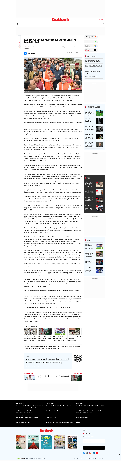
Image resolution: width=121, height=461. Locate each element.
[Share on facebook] (19, 37)
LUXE (48, 24)
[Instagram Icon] (90, 453)
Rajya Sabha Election (62, 359)
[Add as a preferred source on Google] (19, 47)
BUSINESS (22, 24)
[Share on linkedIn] (19, 42)
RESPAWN (43, 24)
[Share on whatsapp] (19, 45)
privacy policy (97, 443)
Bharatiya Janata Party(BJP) (53, 362)
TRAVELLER (34, 24)
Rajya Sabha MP (42, 359)
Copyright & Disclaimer (91, 458)
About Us (76, 458)
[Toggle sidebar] (18, 24)
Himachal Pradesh (30, 359)
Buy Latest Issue (89, 436)
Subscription (88, 433)
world (57, 348)
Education (42, 348)
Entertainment (33, 348)
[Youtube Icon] (97, 453)
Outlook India (51, 346)
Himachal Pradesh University (33, 366)
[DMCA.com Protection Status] (21, 458)
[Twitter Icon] (87, 453)
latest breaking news (38, 346)
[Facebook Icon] (84, 453)
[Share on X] (19, 39)
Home (25, 36)
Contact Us (81, 458)
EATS (39, 24)
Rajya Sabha (51, 359)
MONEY (28, 24)
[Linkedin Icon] (94, 453)
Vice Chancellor (30, 362)
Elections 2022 (40, 362)
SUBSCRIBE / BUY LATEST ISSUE (94, 447)
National (31, 36)
